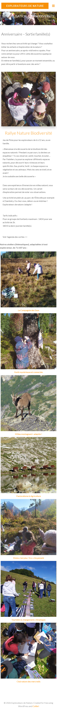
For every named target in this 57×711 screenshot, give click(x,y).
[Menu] (53, 6)
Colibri (36, 706)
